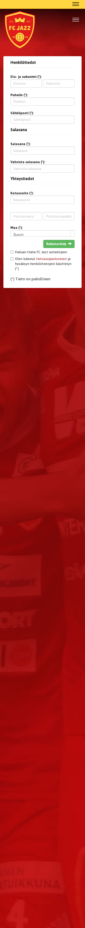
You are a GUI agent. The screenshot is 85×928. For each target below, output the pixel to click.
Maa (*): (16, 228)
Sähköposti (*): (22, 113)
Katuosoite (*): (22, 193)
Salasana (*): (20, 144)
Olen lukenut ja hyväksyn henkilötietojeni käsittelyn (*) (43, 264)
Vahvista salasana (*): (27, 162)
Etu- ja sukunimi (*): (26, 77)
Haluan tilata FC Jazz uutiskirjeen (41, 252)
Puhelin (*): (19, 95)
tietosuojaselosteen (51, 259)
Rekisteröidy (56, 244)
